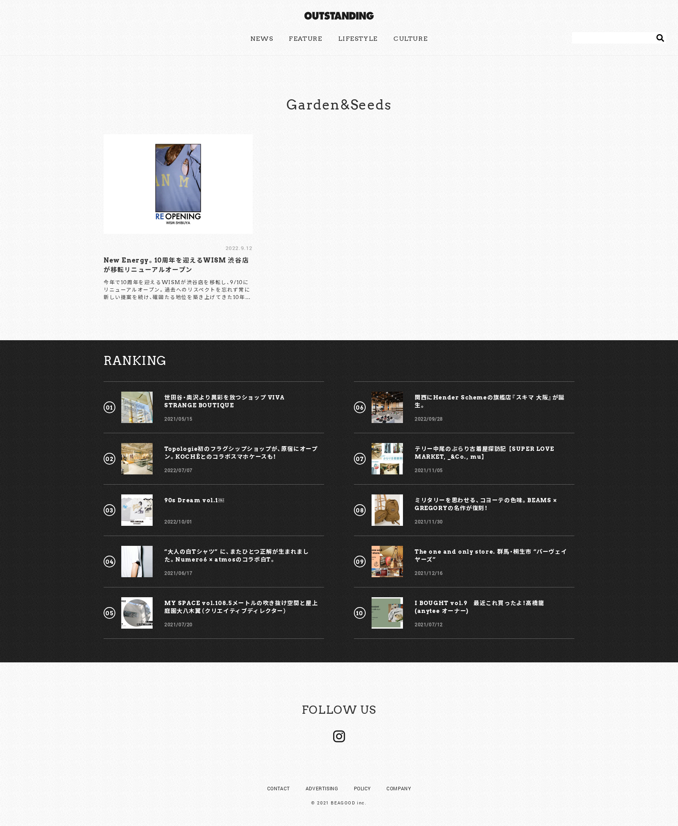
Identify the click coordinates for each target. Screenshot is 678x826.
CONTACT (278, 788)
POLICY (362, 788)
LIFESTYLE (358, 38)
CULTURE (411, 38)
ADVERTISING (322, 788)
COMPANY (398, 788)
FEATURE (305, 38)
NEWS (261, 38)
